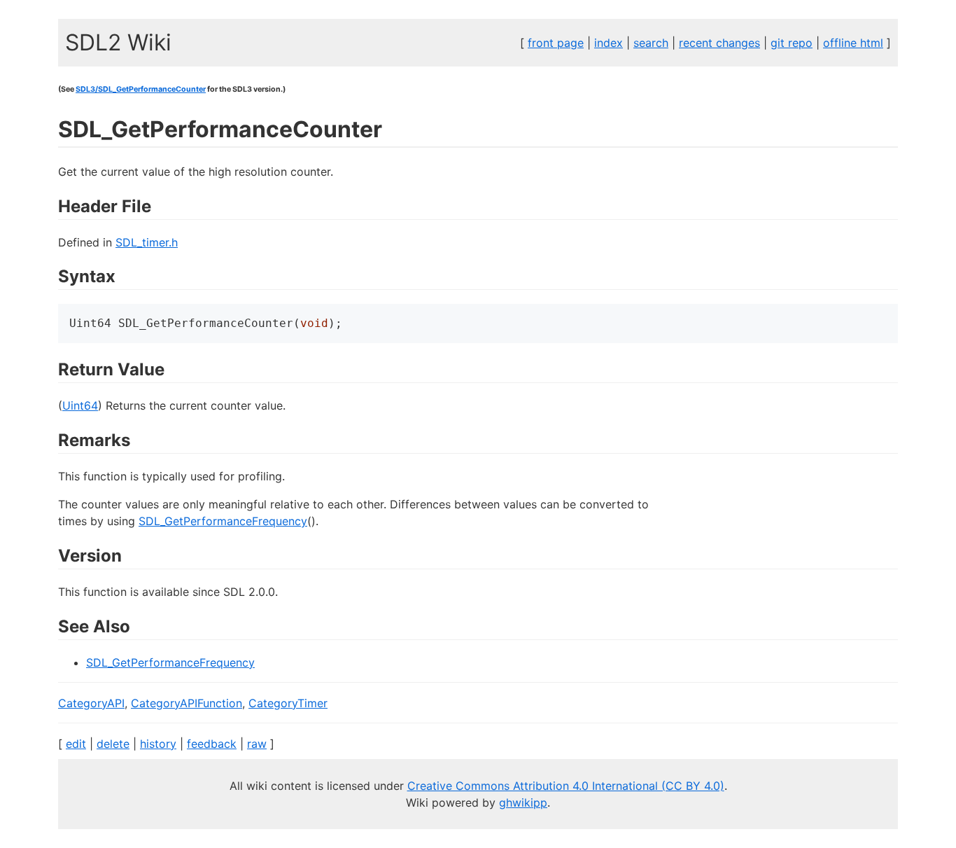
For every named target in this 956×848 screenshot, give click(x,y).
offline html (853, 43)
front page (556, 43)
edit (76, 744)
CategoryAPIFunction (186, 703)
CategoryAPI (91, 703)
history (158, 744)
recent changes (719, 43)
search (650, 43)
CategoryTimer (288, 703)
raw (257, 744)
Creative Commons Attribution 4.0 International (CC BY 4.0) (565, 786)
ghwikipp (523, 802)
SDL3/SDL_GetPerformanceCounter (141, 89)
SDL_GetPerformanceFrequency (223, 521)
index (608, 43)
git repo (792, 43)
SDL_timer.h (146, 242)
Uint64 (80, 405)
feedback (212, 744)
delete (113, 744)
